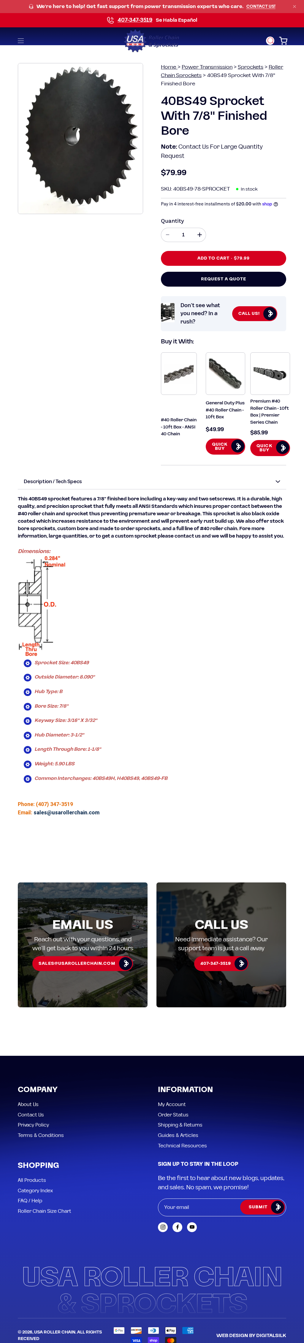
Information (185, 1090)
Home (169, 67)
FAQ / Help (30, 1200)
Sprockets (250, 67)
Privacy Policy (33, 1125)
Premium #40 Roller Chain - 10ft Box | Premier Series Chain (269, 411)
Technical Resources (182, 1145)
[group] (152, 7)
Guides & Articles (178, 1135)
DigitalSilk (271, 1335)
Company (38, 1090)
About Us (28, 1104)
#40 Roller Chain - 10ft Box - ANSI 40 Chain (179, 427)
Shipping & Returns (180, 1125)
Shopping (38, 1166)
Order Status (173, 1114)
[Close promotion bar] (294, 6)
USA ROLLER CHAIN (54, 1332)
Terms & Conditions (41, 1135)
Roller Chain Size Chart (44, 1211)
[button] (270, 41)
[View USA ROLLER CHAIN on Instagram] (163, 1227)
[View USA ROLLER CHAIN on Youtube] (192, 1227)
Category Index (35, 1190)
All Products (32, 1180)
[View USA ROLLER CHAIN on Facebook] (177, 1227)
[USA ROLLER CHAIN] (152, 40)
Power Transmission (207, 67)
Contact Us (31, 1114)
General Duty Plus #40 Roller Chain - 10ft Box (225, 410)
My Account (172, 1104)
